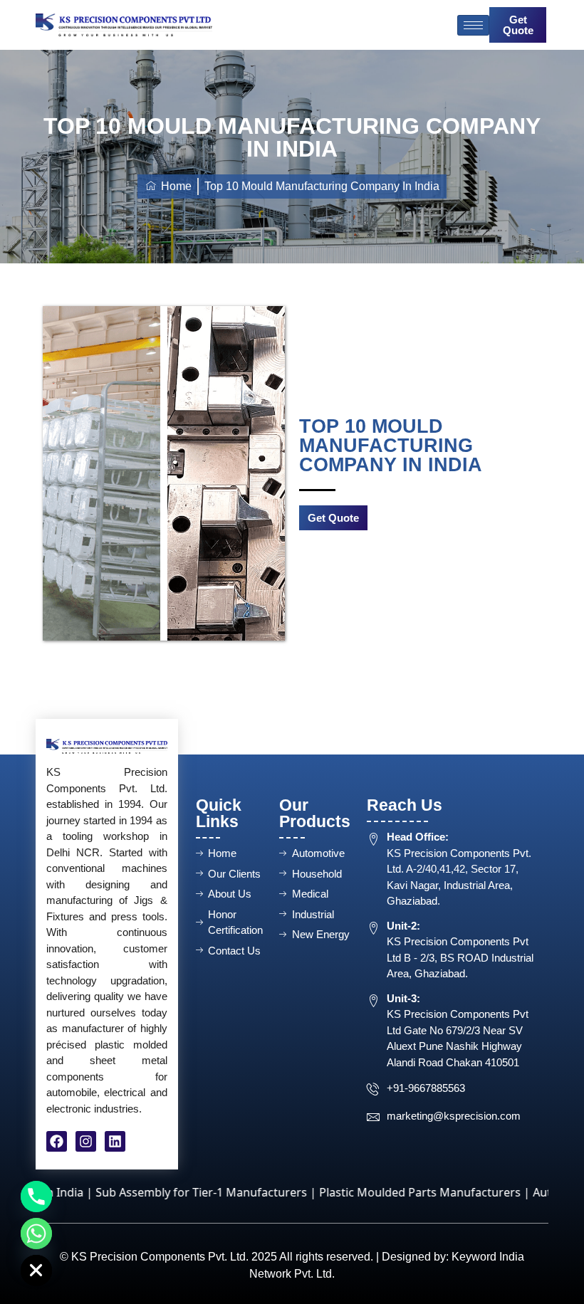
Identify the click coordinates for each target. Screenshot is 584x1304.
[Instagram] (85, 1141)
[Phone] (36, 1196)
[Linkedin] (115, 1141)
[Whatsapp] (36, 1233)
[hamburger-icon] (473, 25)
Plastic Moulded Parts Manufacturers (376, 1192)
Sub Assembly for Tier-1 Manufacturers (158, 1192)
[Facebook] (56, 1141)
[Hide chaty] (36, 1270)
